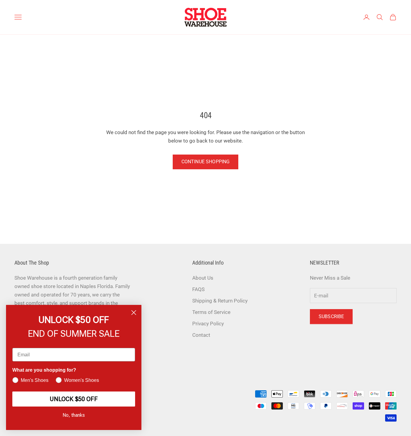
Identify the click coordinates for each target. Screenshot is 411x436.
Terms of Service (211, 312)
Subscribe (331, 316)
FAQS (198, 289)
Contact (201, 335)
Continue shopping (205, 161)
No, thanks (74, 415)
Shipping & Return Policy (220, 301)
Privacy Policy (208, 324)
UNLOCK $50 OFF (74, 399)
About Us (202, 278)
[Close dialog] (133, 312)
